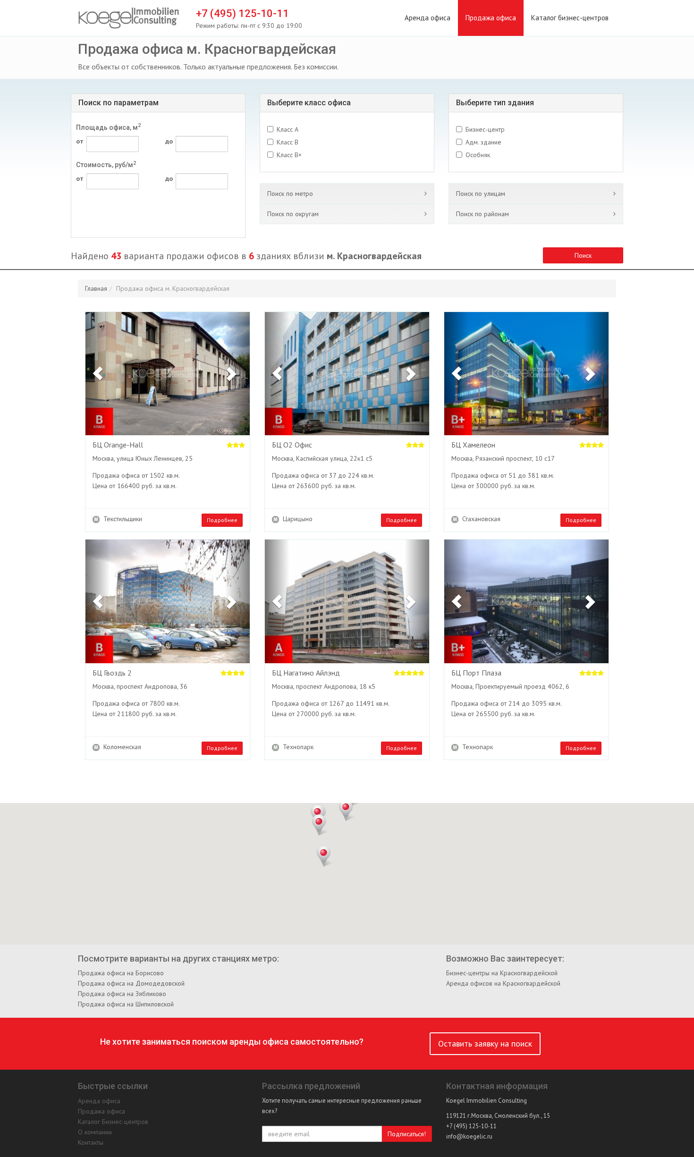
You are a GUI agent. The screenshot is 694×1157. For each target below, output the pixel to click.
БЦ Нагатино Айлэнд (306, 673)
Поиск (583, 255)
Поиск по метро (290, 193)
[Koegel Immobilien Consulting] (128, 18)
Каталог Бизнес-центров (113, 1121)
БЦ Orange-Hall (118, 445)
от (80, 141)
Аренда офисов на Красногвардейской (503, 983)
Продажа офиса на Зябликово (122, 993)
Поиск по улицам (480, 193)
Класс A (287, 129)
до (169, 141)
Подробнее (222, 520)
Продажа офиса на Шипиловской (126, 1004)
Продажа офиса (490, 17)
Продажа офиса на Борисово (121, 973)
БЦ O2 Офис (292, 445)
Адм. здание (483, 142)
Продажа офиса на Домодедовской (131, 983)
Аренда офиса (427, 17)
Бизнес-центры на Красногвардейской (502, 973)
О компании (95, 1132)
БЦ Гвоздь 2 (112, 673)
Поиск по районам (482, 214)
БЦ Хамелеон (473, 445)
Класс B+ (289, 155)
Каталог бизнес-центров (570, 17)
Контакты (90, 1142)
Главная (96, 288)
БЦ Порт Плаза (476, 673)
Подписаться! (407, 1134)
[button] (97, 373)
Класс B (287, 142)
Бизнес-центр (485, 129)
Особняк (477, 155)
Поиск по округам (293, 214)
